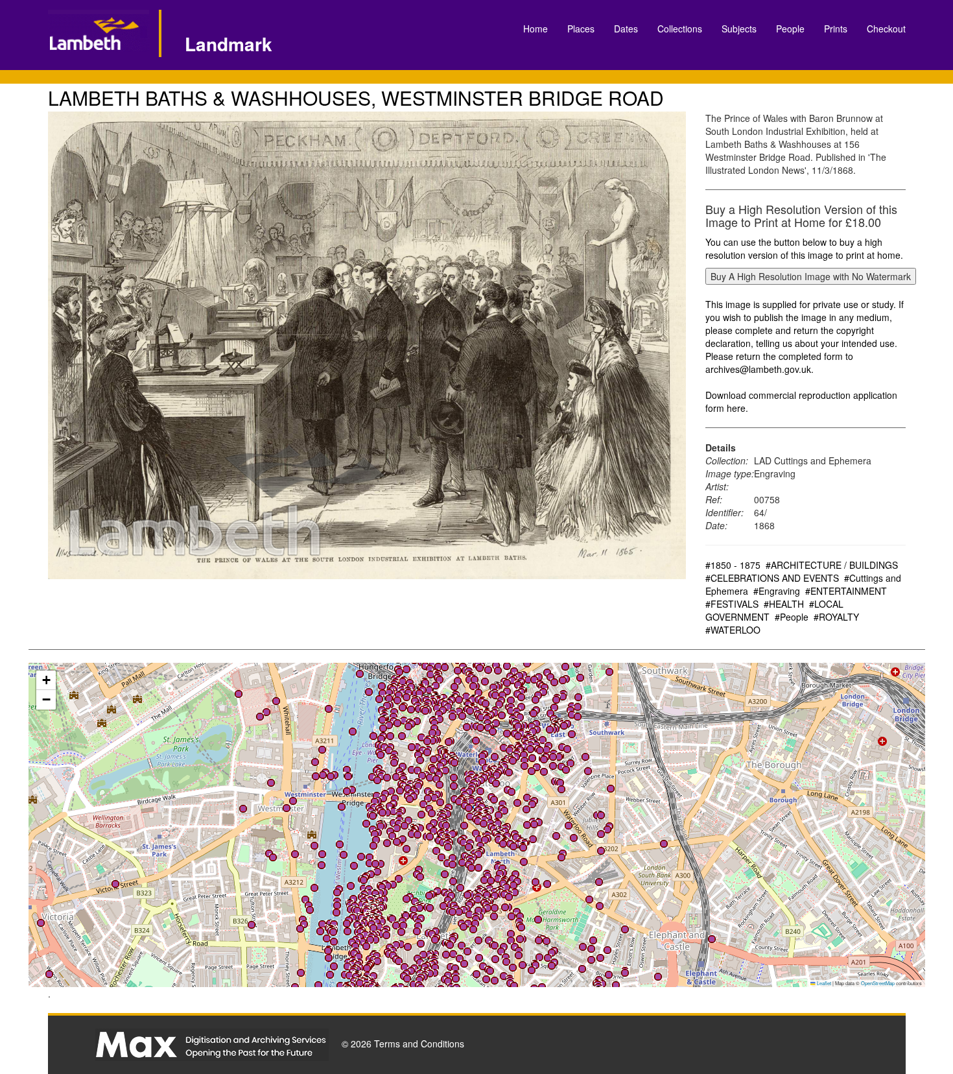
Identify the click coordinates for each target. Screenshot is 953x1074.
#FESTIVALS (732, 603)
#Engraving (776, 590)
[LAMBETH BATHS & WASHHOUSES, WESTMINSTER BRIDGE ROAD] (367, 345)
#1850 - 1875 (732, 564)
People (790, 28)
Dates (626, 28)
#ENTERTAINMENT (846, 590)
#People (791, 616)
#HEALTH (784, 603)
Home (535, 28)
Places (580, 28)
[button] (390, 736)
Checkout (886, 28)
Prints (835, 28)
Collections (679, 28)
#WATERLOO (732, 629)
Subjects (739, 28)
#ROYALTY (836, 616)
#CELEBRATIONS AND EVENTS (772, 577)
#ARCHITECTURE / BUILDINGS (832, 564)
